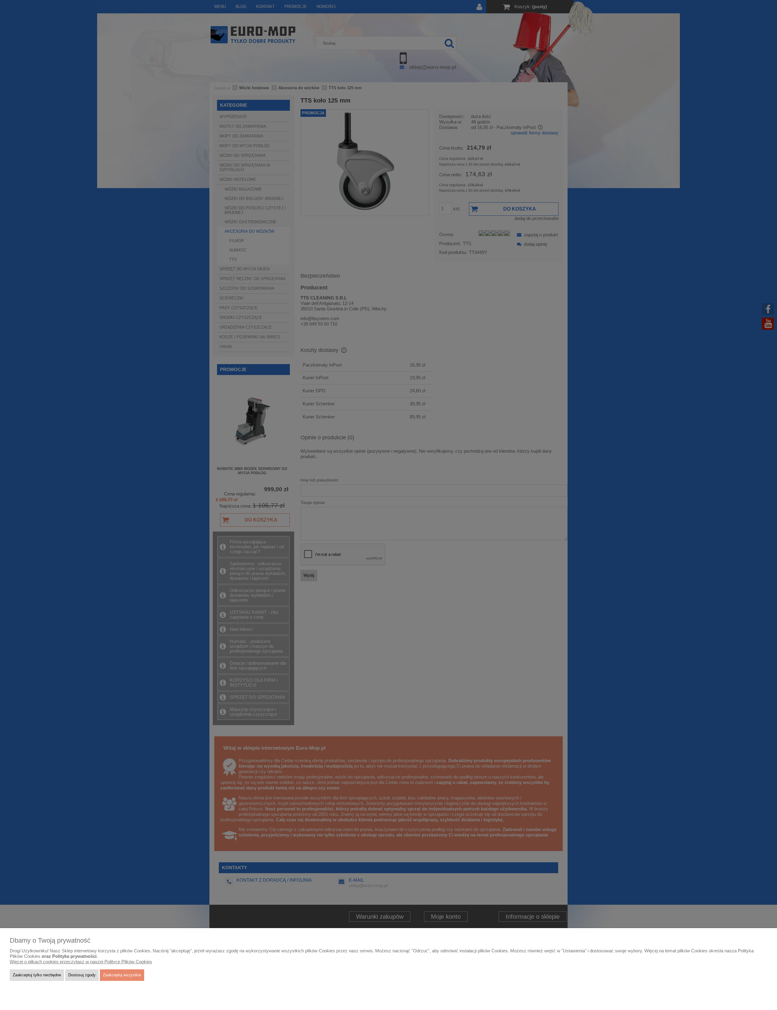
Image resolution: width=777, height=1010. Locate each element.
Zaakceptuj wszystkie (122, 975)
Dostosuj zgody (82, 975)
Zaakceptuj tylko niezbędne (37, 975)
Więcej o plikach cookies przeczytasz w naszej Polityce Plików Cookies (81, 961)
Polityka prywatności (74, 956)
